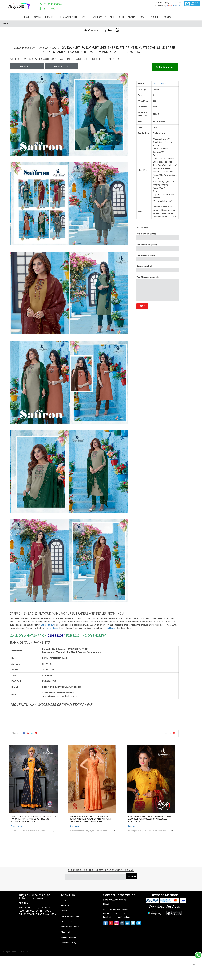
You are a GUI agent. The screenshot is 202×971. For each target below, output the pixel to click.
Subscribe (131, 876)
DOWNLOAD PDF (62, 66)
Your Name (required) (146, 233)
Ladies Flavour (159, 83)
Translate (176, 5)
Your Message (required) (147, 277)
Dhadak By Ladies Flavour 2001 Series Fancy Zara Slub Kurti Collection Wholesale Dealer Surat (150, 819)
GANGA (67, 47)
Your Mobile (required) (146, 244)
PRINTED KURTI (136, 47)
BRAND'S (49, 52)
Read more (16, 826)
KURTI (76, 47)
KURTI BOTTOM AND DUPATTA (100, 52)
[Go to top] (194, 964)
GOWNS (153, 47)
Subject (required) (144, 266)
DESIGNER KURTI (112, 47)
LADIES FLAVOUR (67, 52)
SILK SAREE (167, 47)
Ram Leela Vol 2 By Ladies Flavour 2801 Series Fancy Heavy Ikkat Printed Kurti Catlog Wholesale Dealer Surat (33, 819)
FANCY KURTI (90, 47)
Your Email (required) (145, 255)
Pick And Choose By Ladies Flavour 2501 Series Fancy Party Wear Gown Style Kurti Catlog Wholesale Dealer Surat (90, 819)
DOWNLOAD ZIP (28, 66)
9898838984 (56, 636)
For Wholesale (166, 66)
